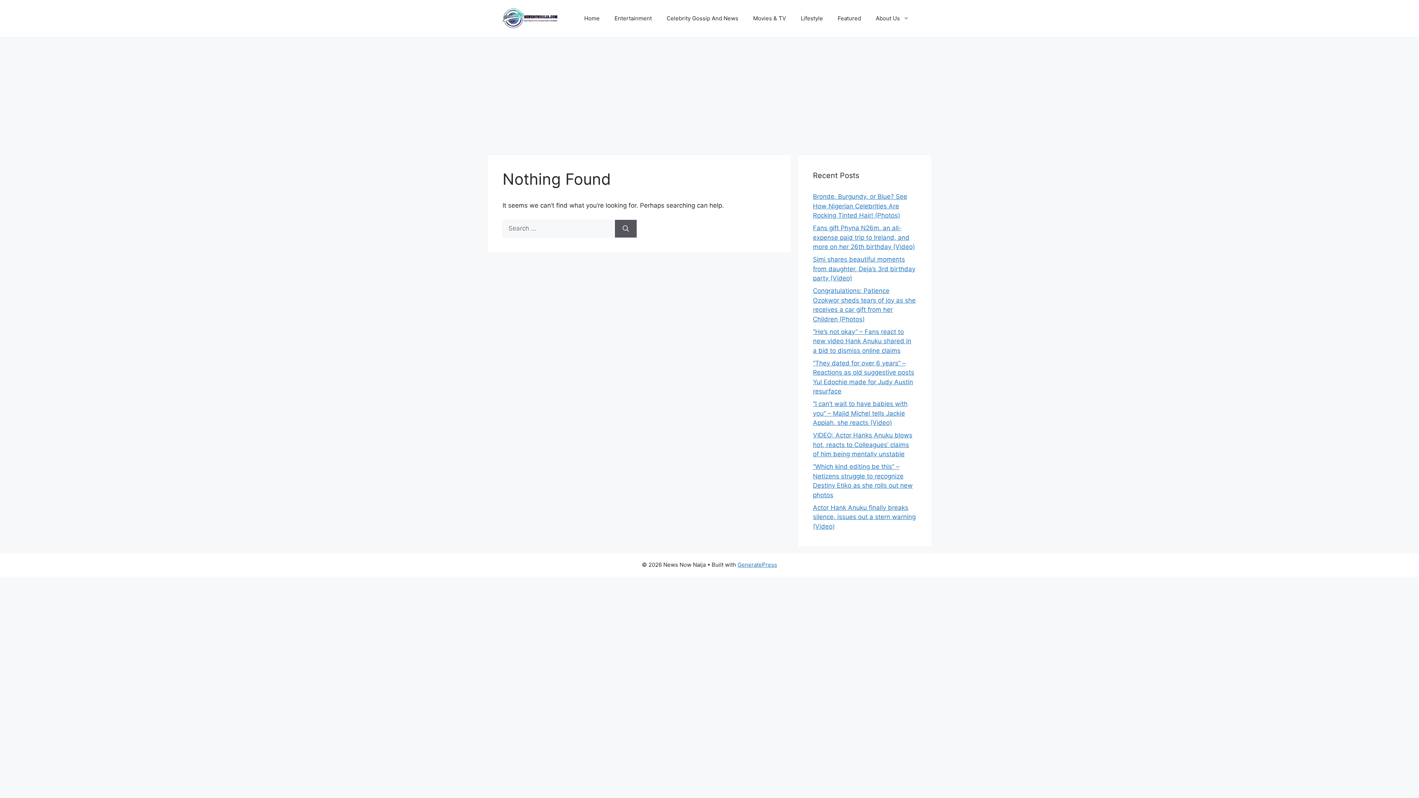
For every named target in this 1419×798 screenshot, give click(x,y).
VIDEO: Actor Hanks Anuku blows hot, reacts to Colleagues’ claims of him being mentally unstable (862, 445)
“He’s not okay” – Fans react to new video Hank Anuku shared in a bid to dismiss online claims (862, 341)
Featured (849, 18)
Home (592, 18)
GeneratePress (757, 564)
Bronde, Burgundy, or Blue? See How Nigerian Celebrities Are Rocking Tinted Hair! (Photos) (860, 206)
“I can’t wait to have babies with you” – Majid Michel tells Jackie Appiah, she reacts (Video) (860, 413)
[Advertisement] (709, 92)
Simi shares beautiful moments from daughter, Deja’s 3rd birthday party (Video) (864, 269)
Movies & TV (769, 18)
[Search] (626, 229)
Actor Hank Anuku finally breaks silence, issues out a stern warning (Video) (864, 517)
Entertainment (633, 18)
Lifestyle (812, 18)
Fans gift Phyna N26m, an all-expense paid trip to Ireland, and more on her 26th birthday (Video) (864, 237)
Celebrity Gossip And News (702, 18)
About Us (888, 18)
